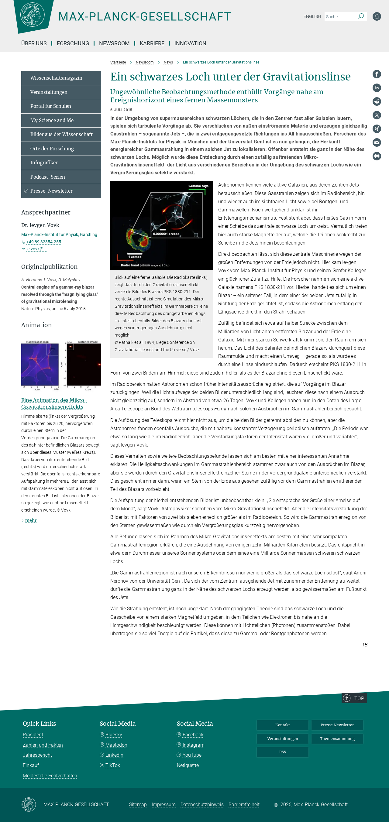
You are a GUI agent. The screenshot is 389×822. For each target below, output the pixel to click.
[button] (208, 265)
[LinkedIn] (376, 87)
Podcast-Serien (47, 177)
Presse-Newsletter (51, 191)
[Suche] (361, 16)
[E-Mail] (376, 142)
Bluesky (113, 735)
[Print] (376, 156)
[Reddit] (376, 101)
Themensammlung (337, 738)
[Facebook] (376, 74)
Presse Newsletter (337, 725)
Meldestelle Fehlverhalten (50, 776)
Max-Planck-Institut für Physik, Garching (59, 234)
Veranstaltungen (48, 92)
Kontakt (282, 725)
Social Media (118, 723)
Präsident (33, 735)
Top (359, 698)
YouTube (192, 755)
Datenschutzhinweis (202, 804)
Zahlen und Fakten (43, 745)
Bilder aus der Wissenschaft (61, 134)
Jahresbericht (37, 755)
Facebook (193, 735)
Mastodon (116, 745)
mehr (30, 520)
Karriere (152, 43)
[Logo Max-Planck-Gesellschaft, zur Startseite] (122, 21)
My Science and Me (52, 120)
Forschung (73, 43)
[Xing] (376, 128)
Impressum (164, 804)
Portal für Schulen (50, 106)
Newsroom (114, 43)
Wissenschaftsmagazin (56, 78)
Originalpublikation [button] (49, 266)
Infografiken (44, 163)
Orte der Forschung (52, 149)
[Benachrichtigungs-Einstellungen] (377, 16)
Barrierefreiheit (244, 804)
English (312, 16)
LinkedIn (114, 755)
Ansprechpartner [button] (46, 212)
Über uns (34, 43)
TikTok (112, 765)
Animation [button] (36, 325)
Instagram (194, 745)
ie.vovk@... (36, 248)
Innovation (190, 43)
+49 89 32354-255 (43, 241)
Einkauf (31, 765)
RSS (282, 752)
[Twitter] (376, 115)
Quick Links (39, 723)
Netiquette (188, 765)
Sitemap (138, 804)
